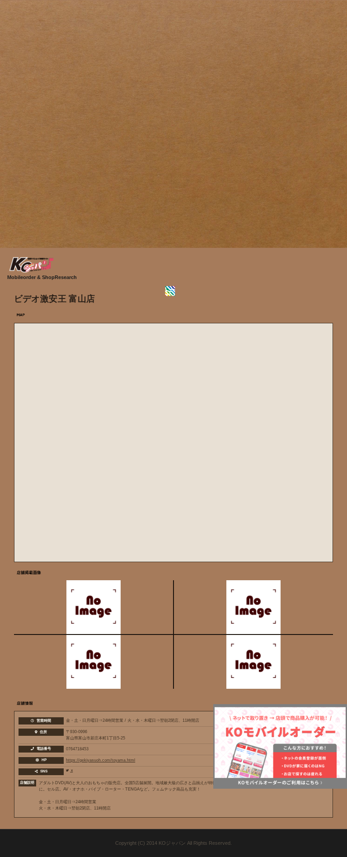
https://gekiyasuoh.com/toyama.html (100, 760)
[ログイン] (173, 291)
